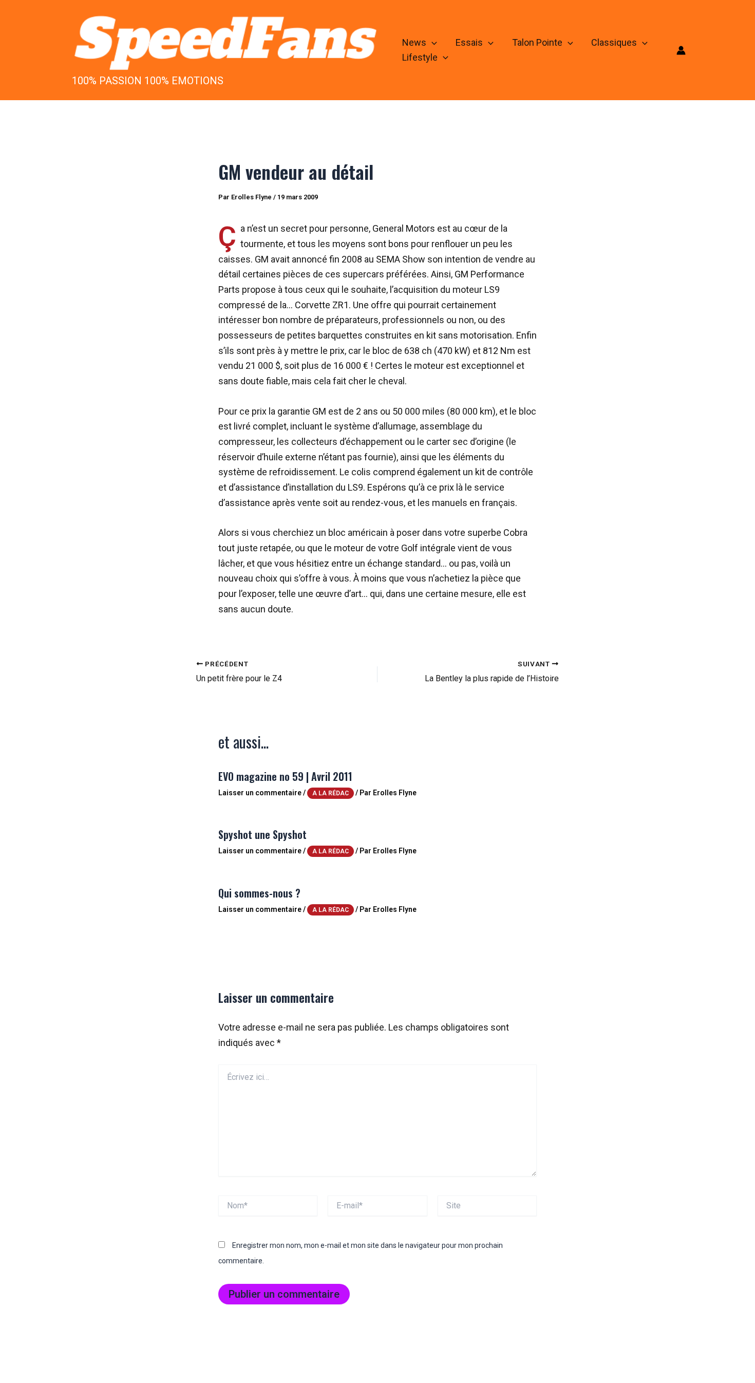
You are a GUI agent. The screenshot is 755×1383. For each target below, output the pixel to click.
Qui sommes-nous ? (259, 893)
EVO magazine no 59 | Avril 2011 (285, 776)
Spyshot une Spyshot (262, 834)
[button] (431, 42)
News (414, 42)
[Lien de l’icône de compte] (681, 50)
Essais (469, 42)
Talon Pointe (537, 42)
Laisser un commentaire (259, 793)
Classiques (614, 42)
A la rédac (330, 793)
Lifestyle (420, 57)
